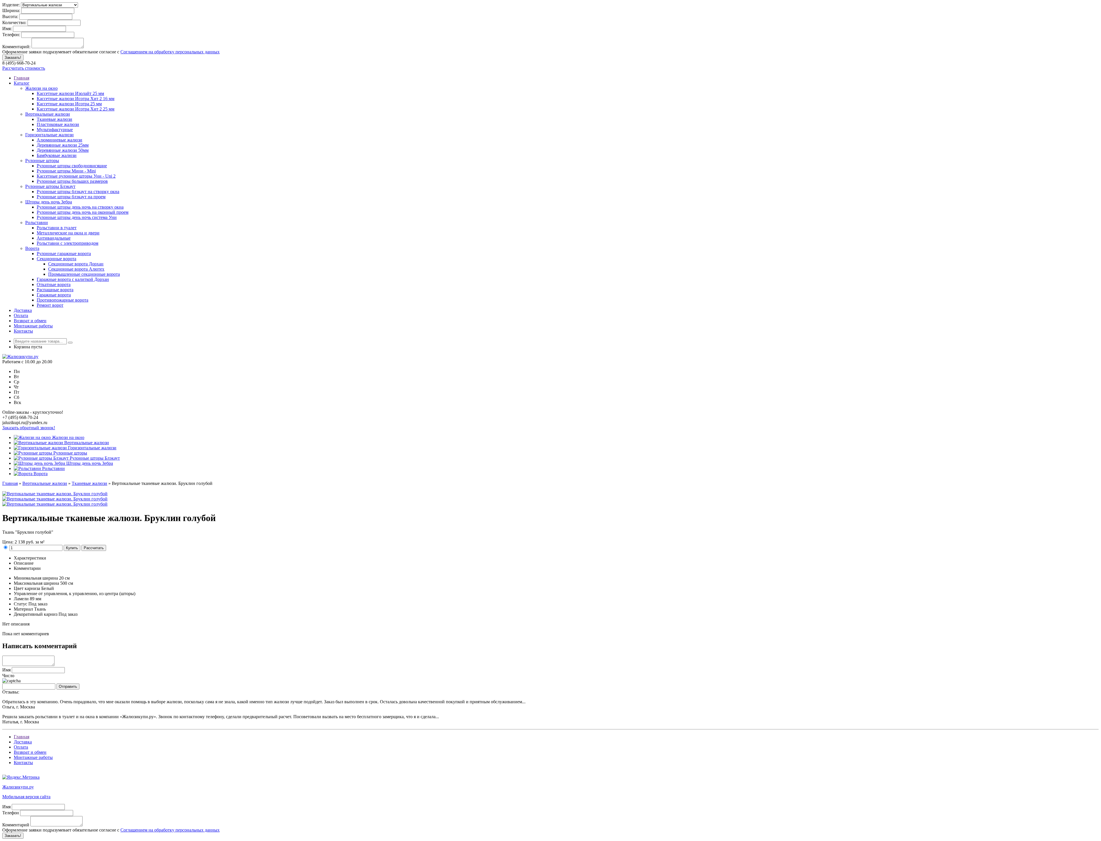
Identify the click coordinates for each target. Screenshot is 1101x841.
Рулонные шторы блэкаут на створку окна (78, 191)
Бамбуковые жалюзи (57, 155)
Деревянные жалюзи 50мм (63, 150)
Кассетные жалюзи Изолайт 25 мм (70, 93)
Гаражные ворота (54, 294)
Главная (21, 77)
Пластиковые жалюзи (58, 124)
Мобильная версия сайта (26, 796)
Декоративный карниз (35, 614)
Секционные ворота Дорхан (76, 263)
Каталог (22, 83)
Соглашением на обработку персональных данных (170, 51)
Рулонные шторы (42, 160)
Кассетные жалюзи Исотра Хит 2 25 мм (75, 108)
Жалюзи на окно (41, 88)
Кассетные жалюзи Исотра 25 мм (69, 103)
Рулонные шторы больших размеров (72, 181)
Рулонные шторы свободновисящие (72, 165)
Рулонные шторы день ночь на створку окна (80, 207)
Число (8, 675)
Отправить (68, 686)
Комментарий (15, 824)
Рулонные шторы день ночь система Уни (77, 217)
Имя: (7, 28)
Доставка (23, 310)
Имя (6, 669)
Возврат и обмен (30, 320)
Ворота (32, 248)
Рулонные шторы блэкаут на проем (71, 196)
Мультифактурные (55, 129)
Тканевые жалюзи (54, 119)
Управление (25, 593)
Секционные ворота (56, 258)
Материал (23, 609)
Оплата (21, 315)
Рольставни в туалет (57, 227)
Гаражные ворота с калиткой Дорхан (73, 279)
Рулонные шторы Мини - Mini (66, 170)
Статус (20, 603)
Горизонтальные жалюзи (49, 134)
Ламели (21, 598)
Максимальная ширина (36, 583)
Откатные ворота (54, 284)
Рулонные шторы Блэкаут (50, 186)
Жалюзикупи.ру (18, 786)
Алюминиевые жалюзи (59, 139)
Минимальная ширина (36, 578)
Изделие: (11, 4)
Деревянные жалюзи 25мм (63, 145)
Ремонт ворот (50, 305)
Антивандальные (54, 238)
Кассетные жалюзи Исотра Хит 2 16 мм (75, 98)
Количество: (14, 22)
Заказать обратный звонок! (28, 427)
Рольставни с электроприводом (67, 243)
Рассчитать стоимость (23, 68)
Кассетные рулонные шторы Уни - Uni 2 (76, 176)
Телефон (10, 812)
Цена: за (23, 541)
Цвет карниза (27, 588)
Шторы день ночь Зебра (48, 201)
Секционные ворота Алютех (76, 269)
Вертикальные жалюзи (47, 114)
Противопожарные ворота (62, 300)
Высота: (10, 16)
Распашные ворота (55, 289)
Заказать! (13, 57)
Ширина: (11, 10)
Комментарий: (16, 46)
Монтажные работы (33, 325)
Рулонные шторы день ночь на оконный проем (82, 212)
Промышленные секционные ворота (84, 274)
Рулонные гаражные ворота (64, 253)
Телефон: (11, 34)
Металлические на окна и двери (68, 232)
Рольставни (36, 222)
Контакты (23, 331)
